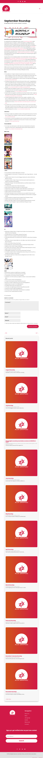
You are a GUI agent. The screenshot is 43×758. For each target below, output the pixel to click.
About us (27, 713)
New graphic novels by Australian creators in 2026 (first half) (21, 441)
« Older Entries (8, 699)
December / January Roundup (14, 656)
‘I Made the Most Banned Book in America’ (25, 52)
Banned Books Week (28, 41)
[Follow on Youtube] (25, 1)
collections (19, 443)
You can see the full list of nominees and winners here (19, 87)
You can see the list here (14, 121)
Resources (27, 722)
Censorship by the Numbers (17, 48)
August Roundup (10, 370)
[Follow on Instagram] (20, 1)
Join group (27, 718)
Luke (7, 371)
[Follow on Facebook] (18, 1)
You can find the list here (10, 116)
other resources (23, 49)
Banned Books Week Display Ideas (11, 49)
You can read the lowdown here (23, 109)
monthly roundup (17, 23)
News (26, 715)
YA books (11, 444)
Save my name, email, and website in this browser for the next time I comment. (22, 323)
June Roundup (9, 478)
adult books (15, 443)
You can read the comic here (21, 91)
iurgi (6, 23)
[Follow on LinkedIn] (23, 1)
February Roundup (11, 620)
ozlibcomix (7, 444)
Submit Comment (32, 326)
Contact (27, 724)
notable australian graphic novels (31, 443)
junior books (23, 443)
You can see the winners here (11, 79)
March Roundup (10, 585)
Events (26, 720)
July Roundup (9, 405)
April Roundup (9, 549)
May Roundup (9, 514)
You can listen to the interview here (15, 129)
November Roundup (11, 691)
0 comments (24, 23)
